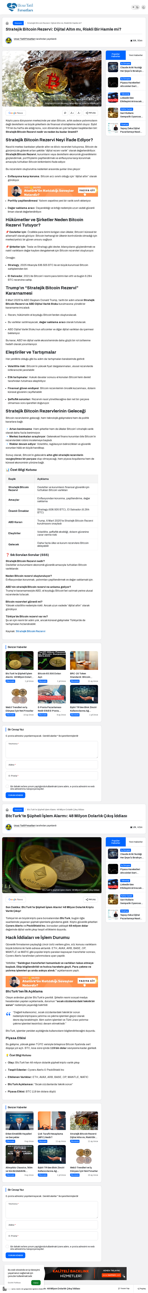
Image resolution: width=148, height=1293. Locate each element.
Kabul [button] (36, 1283)
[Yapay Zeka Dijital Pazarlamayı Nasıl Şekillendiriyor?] (126, 128)
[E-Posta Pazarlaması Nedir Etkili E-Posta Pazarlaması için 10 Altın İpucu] (52, 700)
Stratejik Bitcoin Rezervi (30, 631)
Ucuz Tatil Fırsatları (24, 39)
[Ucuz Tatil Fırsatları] (20, 7)
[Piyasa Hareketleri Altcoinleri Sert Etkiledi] (126, 82)
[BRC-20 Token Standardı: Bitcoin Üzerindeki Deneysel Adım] (84, 667)
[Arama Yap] (143, 7)
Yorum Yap (125, 1288)
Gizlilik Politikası (14, 1283)
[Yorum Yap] (65, 113)
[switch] (135, 7)
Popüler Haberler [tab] (115, 55)
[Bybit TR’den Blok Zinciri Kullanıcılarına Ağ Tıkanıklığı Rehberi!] (84, 700)
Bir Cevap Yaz (16, 729)
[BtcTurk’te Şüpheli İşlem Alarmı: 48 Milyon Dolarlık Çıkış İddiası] (20, 667)
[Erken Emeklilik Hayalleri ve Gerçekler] (20, 1127)
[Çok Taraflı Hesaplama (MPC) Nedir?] (52, 1127)
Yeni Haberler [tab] (136, 55)
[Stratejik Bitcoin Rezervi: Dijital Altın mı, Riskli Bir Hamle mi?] (84, 1127)
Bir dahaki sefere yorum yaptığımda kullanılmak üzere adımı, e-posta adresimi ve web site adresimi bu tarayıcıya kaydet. (52, 787)
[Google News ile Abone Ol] (16, 113)
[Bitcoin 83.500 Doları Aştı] (52, 667)
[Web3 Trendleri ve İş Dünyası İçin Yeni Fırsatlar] (20, 700)
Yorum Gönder (15, 795)
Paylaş (142, 1288)
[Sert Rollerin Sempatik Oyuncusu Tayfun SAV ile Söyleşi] (126, 113)
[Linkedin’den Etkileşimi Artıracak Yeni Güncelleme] (126, 97)
